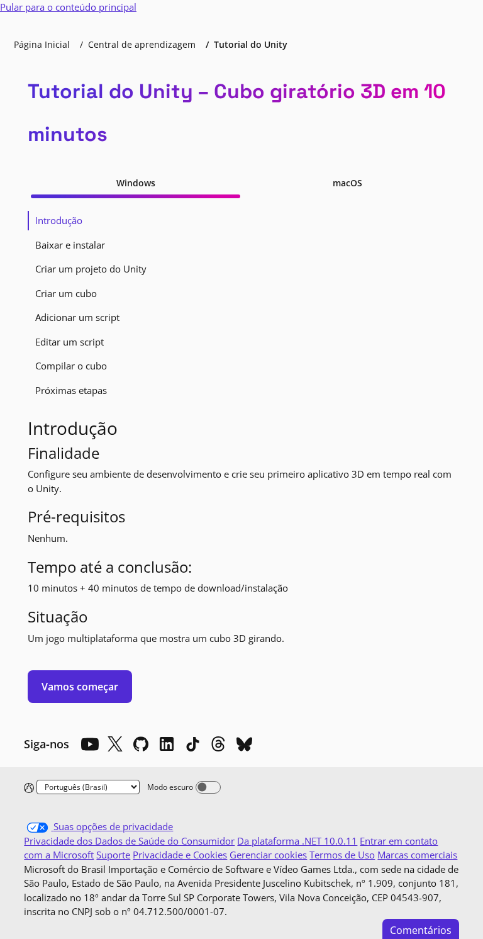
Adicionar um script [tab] (77, 317)
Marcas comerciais (417, 854)
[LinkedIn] (166, 744)
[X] (115, 744)
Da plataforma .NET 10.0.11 (297, 841)
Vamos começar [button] (80, 687)
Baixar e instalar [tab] (70, 245)
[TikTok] (192, 744)
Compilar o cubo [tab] (71, 365)
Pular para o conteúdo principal (68, 7)
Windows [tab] (135, 183)
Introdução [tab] (58, 220)
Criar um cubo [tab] (66, 293)
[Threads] (218, 744)
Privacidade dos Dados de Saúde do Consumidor (129, 841)
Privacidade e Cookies (180, 854)
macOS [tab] (347, 183)
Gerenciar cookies (268, 854)
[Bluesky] (244, 744)
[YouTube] (89, 744)
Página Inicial (42, 44)
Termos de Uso (342, 854)
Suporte (113, 854)
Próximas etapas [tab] (71, 390)
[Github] (141, 744)
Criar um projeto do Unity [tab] (91, 268)
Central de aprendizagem (142, 44)
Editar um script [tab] (69, 341)
